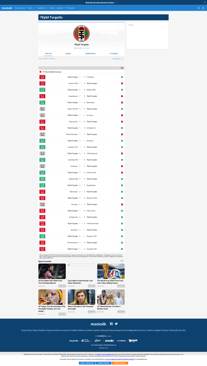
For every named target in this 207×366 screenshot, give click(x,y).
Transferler (90, 54)
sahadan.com (103, 348)
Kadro (68, 54)
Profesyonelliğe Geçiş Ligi (52, 72)
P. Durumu (114, 54)
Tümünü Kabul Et (119, 363)
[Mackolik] (7, 8)
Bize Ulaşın (33, 330)
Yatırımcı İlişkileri (154, 330)
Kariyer (166, 330)
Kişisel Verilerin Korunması (58, 330)
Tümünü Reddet (104, 363)
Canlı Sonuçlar (20, 8)
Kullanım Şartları (93, 330)
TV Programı (70, 8)
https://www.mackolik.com (106, 354)
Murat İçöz (86, 48)
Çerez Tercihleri (87, 363)
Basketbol (41, 8)
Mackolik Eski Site (178, 330)
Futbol (29, 8)
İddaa (52, 8)
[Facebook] (111, 324)
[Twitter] (116, 324)
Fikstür (48, 54)
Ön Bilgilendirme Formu (136, 330)
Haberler (59, 8)
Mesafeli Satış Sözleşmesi (113, 330)
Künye (24, 330)
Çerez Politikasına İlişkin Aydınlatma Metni (119, 359)
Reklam (42, 330)
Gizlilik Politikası (78, 330)
